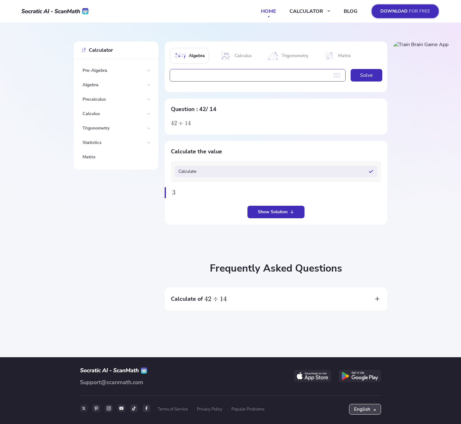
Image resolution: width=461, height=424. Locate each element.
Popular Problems (247, 409)
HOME (268, 11)
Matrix (89, 157)
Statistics (92, 143)
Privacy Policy (209, 409)
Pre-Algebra (94, 70)
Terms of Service (173, 409)
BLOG (351, 11)
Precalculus (94, 99)
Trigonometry (95, 128)
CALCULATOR (306, 11)
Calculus (91, 114)
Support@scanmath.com (111, 382)
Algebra (90, 85)
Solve (366, 75)
